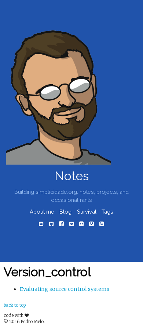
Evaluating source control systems (64, 289)
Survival (86, 211)
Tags (107, 211)
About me (42, 211)
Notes (72, 176)
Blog (65, 211)
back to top (15, 305)
